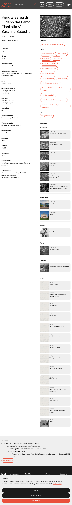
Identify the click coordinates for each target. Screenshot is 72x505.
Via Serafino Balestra (49, 68)
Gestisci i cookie (36, 495)
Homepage (63, 474)
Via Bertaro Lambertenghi (50, 83)
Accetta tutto (36, 501)
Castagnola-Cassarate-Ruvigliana (52, 44)
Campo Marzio (61, 54)
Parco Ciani (45, 59)
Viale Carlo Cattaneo (49, 63)
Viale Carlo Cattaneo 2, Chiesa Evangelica (52, 106)
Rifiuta (36, 490)
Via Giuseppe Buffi (48, 95)
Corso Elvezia (62, 78)
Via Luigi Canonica (48, 73)
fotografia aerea (46, 116)
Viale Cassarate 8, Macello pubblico (54, 100)
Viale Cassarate (46, 54)
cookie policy (57, 484)
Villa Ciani (56, 59)
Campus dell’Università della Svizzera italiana (54, 89)
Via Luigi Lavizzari (48, 78)
